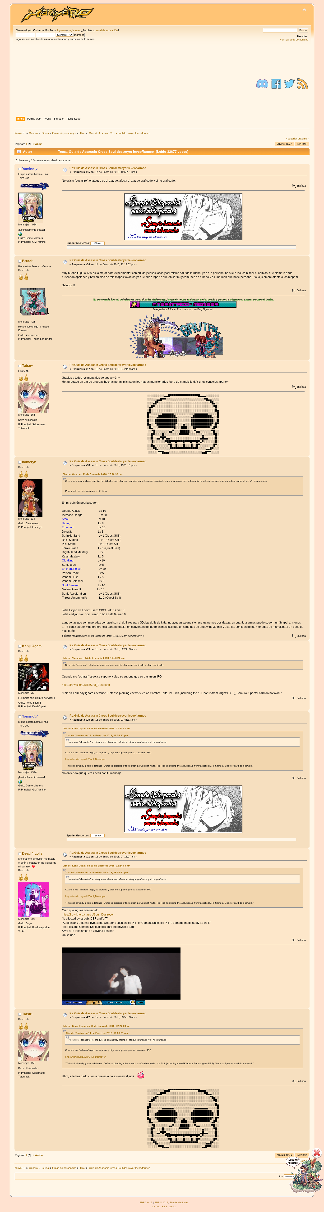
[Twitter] (289, 83)
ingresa (61, 30)
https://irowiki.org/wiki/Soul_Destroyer (86, 685)
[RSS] (302, 83)
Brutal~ (28, 261)
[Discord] (262, 83)
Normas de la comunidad (294, 39)
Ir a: (281, 1176)
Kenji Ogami (32, 646)
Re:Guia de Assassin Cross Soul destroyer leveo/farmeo (107, 168)
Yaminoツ (30, 169)
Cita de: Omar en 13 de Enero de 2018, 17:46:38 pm (92, 474)
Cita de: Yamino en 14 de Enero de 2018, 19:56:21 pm (94, 658)
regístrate (74, 30)
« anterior (291, 138)
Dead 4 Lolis (32, 853)
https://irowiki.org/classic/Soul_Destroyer (88, 914)
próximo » (303, 138)
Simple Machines (179, 1202)
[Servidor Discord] (20, 234)
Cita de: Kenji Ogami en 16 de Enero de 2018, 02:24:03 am (96, 728)
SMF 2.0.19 (145, 1202)
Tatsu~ (27, 366)
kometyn (29, 462)
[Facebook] (276, 83)
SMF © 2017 (161, 1202)
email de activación (107, 30)
